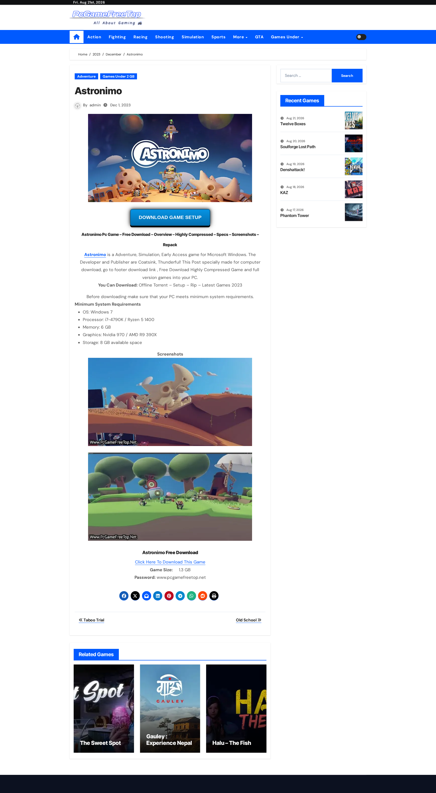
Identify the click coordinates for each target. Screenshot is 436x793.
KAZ (284, 192)
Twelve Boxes (293, 123)
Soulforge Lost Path (297, 146)
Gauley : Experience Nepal (169, 739)
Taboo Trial (93, 620)
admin (95, 105)
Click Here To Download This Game (170, 562)
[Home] (77, 37)
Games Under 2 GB (118, 76)
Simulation (193, 37)
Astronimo (95, 254)
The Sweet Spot (100, 743)
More (239, 37)
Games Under (286, 37)
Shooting (164, 37)
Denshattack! (292, 169)
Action (94, 37)
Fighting (117, 37)
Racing (140, 37)
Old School (246, 620)
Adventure (86, 76)
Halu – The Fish (231, 743)
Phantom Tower (294, 215)
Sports (218, 37)
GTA (259, 37)
